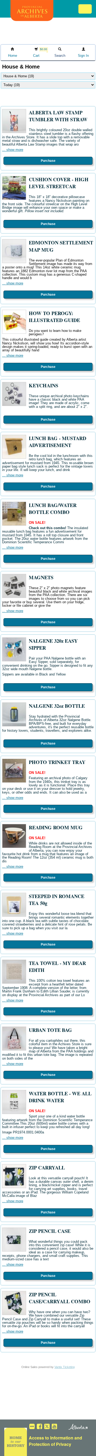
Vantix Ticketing (64, 1367)
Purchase (48, 161)
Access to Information (51, 1438)
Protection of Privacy (50, 1444)
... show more (12, 150)
